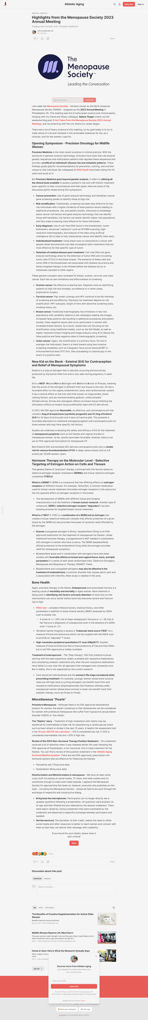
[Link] (29, 145)
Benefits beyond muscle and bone (45, 920)
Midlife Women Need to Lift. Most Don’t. (53, 933)
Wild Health (83, 169)
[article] (74, 920)
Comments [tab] (37, 879)
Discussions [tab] (49, 908)
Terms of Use (85, 992)
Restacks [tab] (47, 879)
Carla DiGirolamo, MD (45, 31)
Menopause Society (57, 106)
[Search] (114, 4)
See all (36, 969)
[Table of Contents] (2, 510)
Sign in (141, 4)
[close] (96, 956)
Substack (62, 1015)
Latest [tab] (40, 908)
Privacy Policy (91, 994)
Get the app (85, 1009)
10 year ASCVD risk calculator (54, 731)
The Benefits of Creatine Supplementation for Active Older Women (63, 916)
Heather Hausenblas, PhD (66, 941)
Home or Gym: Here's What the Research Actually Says (61, 951)
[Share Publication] (119, 4)
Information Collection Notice (73, 994)
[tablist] (42, 878)
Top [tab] (34, 908)
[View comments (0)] (42, 38)
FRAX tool (41, 607)
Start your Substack (68, 1009)
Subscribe (129, 4)
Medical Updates (39, 13)
